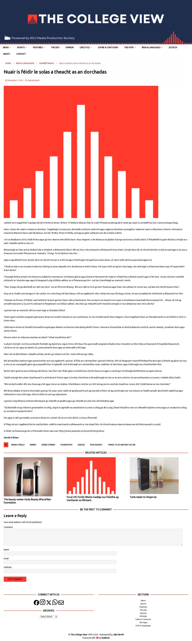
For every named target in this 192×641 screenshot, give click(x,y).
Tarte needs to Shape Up (143, 497)
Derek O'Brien (48, 445)
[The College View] (96, 42)
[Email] (61, 603)
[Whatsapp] (55, 603)
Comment (8, 527)
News (6, 47)
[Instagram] (42, 603)
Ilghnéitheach (34, 80)
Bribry (33, 445)
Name (6, 549)
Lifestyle (85, 47)
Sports (21, 47)
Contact (21, 54)
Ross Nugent (96, 445)
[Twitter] (48, 603)
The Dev (55, 47)
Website (8, 567)
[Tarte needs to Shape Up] (159, 475)
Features (38, 47)
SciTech (173, 47)
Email (6, 558)
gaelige (81, 445)
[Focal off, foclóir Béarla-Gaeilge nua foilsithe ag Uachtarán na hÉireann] (96, 475)
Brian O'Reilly (18, 445)
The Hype (129, 47)
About (6, 54)
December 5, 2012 (15, 80)
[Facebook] (36, 603)
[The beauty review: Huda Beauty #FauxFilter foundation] (33, 476)
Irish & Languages (151, 47)
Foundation (66, 445)
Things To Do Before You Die (121, 445)
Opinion (70, 47)
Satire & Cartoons (108, 47)
